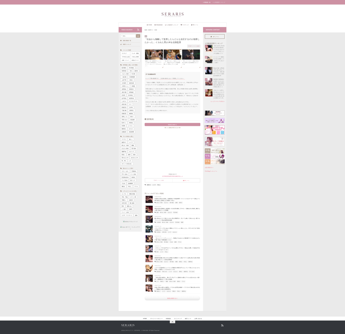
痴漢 (129, 154)
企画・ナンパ (125, 60)
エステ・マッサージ (127, 215)
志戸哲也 (124, 98)
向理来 (123, 126)
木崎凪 (133, 86)
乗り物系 (132, 203)
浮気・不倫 (124, 197)
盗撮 (136, 215)
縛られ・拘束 (159, 202)
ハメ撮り (124, 209)
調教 (157, 212)
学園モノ (162, 281)
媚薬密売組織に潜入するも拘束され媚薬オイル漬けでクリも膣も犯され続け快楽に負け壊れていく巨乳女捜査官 (177, 258)
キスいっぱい (125, 171)
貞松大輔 (124, 92)
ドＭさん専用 (135, 57)
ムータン (130, 126)
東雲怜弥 (131, 98)
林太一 (132, 116)
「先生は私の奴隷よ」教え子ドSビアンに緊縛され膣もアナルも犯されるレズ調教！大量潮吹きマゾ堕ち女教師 (177, 278)
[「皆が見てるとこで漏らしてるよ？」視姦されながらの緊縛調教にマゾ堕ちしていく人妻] (172, 59)
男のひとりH (125, 157)
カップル (124, 194)
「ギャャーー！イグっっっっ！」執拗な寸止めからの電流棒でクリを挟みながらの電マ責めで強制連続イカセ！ (177, 239)
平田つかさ (164, 271)
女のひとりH (134, 157)
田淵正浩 (124, 107)
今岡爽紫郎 (132, 77)
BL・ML (124, 160)
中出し (158, 184)
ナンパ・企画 (125, 212)
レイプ (154, 184)
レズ (157, 281)
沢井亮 (123, 95)
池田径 (136, 71)
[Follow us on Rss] (138, 30)
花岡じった (124, 116)
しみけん (124, 101)
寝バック (132, 180)
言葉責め (134, 171)
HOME (145, 318)
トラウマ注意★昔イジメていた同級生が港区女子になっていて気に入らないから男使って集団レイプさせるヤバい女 (177, 268)
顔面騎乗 (130, 183)
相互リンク (188, 318)
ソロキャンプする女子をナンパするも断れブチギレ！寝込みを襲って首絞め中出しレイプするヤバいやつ (177, 249)
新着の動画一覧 (126, 40)
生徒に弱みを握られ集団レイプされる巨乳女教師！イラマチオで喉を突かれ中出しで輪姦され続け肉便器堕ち (177, 288)
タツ (130, 104)
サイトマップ (178, 318)
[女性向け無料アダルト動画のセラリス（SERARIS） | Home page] (172, 14)
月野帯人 (131, 110)
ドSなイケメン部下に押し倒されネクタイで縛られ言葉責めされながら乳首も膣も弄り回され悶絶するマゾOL (218, 94)
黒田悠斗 (131, 89)
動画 (146, 30)
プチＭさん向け (126, 57)
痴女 (134, 154)
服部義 (131, 113)
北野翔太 (124, 89)
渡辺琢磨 (131, 132)
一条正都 (158, 222)
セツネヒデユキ (133, 101)
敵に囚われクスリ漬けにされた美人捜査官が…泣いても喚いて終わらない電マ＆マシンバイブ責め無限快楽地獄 (177, 219)
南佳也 (131, 122)
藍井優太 (124, 68)
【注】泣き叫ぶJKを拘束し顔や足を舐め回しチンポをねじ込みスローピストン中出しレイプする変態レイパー (218, 49)
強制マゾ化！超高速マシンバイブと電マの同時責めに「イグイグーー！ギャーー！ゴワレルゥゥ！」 (153, 63)
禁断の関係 (132, 194)
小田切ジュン (125, 86)
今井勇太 (158, 232)
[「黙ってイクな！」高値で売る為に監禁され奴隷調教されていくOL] (191, 59)
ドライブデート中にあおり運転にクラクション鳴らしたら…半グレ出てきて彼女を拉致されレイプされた (177, 229)
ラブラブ (124, 53)
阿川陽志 (131, 68)
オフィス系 (133, 197)
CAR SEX (164, 232)
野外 (157, 251)
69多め (133, 177)
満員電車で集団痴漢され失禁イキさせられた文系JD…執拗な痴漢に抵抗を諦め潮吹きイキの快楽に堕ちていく (218, 83)
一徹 (130, 71)
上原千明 (124, 80)
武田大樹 (124, 104)
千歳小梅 (124, 110)
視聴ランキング (126, 44)
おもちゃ (166, 202)
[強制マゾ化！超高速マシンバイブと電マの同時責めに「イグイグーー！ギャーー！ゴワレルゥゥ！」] (154, 59)
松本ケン (124, 122)
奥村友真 (131, 83)
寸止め (171, 242)
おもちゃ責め (125, 148)
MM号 (130, 209)
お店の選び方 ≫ (209, 167)
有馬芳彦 (124, 71)
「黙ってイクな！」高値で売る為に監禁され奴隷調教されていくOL (190, 62)
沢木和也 (130, 95)
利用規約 (168, 318)
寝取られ (129, 206)
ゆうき (131, 129)
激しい (131, 139)
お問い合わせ (198, 318)
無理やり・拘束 (152, 30)
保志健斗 (132, 119)
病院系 (131, 200)
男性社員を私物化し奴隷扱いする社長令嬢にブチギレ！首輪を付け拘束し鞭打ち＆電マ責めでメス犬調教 (177, 209)
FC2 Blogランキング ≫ (211, 171)
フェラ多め (124, 180)
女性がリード (135, 60)
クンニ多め (133, 174)
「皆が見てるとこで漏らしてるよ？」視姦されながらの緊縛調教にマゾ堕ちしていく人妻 (172, 62)
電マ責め (172, 202)
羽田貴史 (158, 271)
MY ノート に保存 (194, 46)
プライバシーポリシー (156, 318)
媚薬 (176, 202)
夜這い (123, 154)
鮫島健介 (131, 92)
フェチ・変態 (135, 53)
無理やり (149, 184)
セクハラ (131, 151)
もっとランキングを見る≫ (218, 101)
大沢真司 (124, 83)
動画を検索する (172, 298)
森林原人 (124, 129)
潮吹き (180, 202)
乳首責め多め (125, 177)
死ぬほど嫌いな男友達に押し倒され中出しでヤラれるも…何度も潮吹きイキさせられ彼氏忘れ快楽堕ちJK (218, 71)
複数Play (190, 261)
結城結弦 (124, 132)
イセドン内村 (125, 74)
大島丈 (131, 80)
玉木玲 (131, 107)
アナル (179, 242)
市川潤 (133, 74)
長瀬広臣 (124, 113)
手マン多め (191, 271)
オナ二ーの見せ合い (127, 164)
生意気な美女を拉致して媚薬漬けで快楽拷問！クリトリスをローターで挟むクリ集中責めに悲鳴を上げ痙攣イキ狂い (177, 199)
